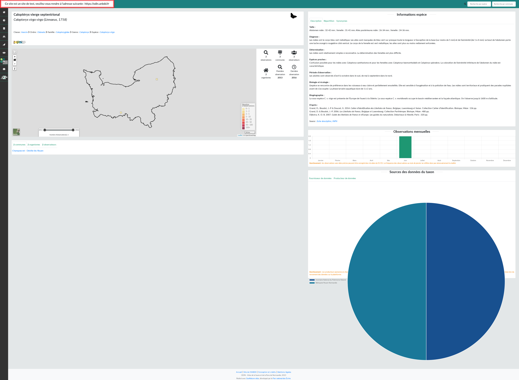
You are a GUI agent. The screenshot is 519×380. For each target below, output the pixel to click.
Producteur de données (345, 178)
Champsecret (18, 151)
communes (19, 145)
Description (316, 21)
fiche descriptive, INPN (327, 121)
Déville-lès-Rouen (35, 151)
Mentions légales (284, 372)
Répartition (329, 21)
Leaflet (240, 135)
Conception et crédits (267, 372)
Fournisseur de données (320, 178)
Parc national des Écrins (282, 378)
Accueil (239, 372)
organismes (34, 145)
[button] (14, 60)
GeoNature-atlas (252, 378)
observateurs (49, 145)
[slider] (44, 130)
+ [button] (15, 56)
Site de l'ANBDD (250, 372)
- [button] (15, 63)
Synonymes (341, 21)
